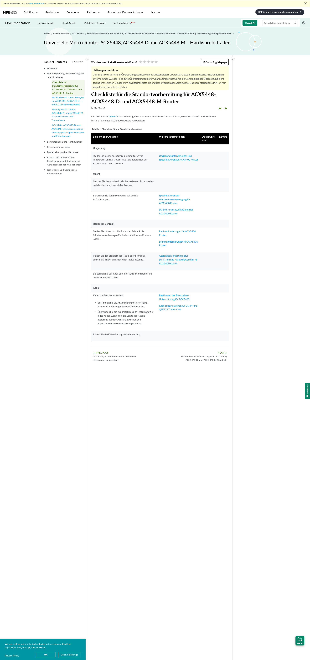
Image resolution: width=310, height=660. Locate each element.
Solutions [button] (29, 12)
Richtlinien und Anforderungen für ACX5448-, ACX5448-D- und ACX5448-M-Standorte (68, 101)
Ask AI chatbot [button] (36, 3)
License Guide (46, 22)
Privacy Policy (12, 655)
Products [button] (51, 12)
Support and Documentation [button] (124, 12)
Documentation (17, 23)
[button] (299, 640)
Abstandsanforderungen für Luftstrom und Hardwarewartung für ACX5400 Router (178, 259)
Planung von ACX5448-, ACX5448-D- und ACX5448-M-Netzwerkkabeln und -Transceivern (68, 115)
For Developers (124, 22)
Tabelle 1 (113, 116)
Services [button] (71, 12)
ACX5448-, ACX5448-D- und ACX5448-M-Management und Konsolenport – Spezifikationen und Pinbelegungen (68, 130)
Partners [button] (92, 12)
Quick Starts (69, 22)
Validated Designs (94, 22)
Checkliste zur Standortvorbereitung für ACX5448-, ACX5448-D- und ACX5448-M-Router (67, 87)
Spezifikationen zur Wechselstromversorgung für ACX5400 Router (174, 199)
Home (47, 33)
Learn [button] (154, 12)
